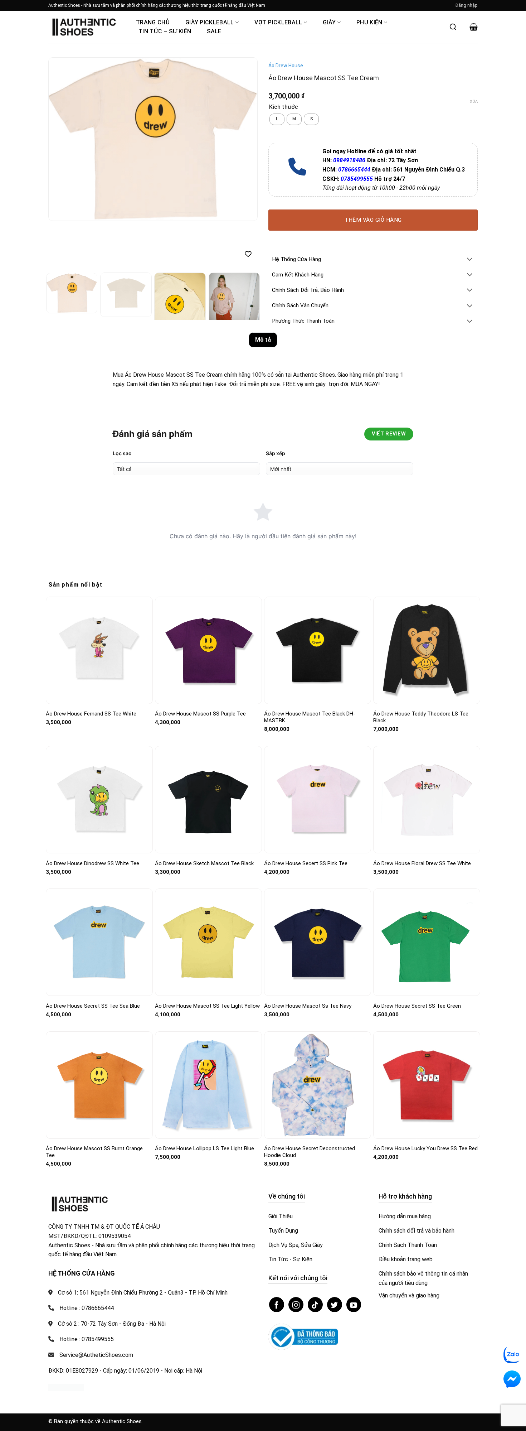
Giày (329, 22)
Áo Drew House (285, 65)
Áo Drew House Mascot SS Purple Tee (200, 713)
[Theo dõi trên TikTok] (315, 1304)
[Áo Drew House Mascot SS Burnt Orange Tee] (99, 1085)
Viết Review (389, 434)
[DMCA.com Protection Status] (66, 1387)
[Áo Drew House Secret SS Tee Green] (427, 942)
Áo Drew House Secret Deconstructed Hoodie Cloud (309, 1152)
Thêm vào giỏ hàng (373, 220)
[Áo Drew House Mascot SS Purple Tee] (208, 650)
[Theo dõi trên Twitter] (334, 1304)
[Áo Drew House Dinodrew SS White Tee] (99, 799)
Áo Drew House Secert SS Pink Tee (305, 863)
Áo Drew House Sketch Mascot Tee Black (204, 863)
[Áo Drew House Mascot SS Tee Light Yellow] (208, 942)
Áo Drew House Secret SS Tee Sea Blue (93, 1006)
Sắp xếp (275, 453)
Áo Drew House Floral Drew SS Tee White (422, 863)
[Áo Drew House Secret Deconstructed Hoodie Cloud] (318, 1085)
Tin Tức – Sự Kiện (164, 31)
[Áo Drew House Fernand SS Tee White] (99, 650)
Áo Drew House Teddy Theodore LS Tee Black (420, 717)
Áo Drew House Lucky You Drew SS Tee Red (425, 1148)
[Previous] (61, 139)
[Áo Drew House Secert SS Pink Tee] (318, 799)
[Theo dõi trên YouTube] (353, 1304)
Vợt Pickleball (278, 22)
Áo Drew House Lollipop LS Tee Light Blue (204, 1148)
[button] (467, 5)
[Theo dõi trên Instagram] (295, 1304)
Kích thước (283, 107)
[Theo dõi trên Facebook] (276, 1304)
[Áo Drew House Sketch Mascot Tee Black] (208, 799)
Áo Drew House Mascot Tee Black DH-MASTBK (309, 717)
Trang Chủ (153, 22)
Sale (214, 31)
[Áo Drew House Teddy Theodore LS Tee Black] (427, 650)
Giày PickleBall (209, 22)
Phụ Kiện (369, 22)
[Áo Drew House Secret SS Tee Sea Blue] (99, 942)
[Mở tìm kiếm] (453, 27)
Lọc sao (122, 453)
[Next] (244, 139)
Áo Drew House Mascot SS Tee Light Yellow (207, 1006)
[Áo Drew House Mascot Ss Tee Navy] (318, 942)
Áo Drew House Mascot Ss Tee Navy (307, 1006)
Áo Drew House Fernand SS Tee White (91, 713)
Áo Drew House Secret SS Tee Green (417, 1006)
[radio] (277, 119)
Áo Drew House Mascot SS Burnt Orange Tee (94, 1152)
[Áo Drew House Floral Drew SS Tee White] (427, 800)
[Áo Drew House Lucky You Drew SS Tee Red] (427, 1085)
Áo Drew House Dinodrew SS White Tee (92, 863)
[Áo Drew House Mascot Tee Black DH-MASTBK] (318, 650)
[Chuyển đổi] (470, 259)
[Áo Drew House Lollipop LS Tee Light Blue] (208, 1085)
